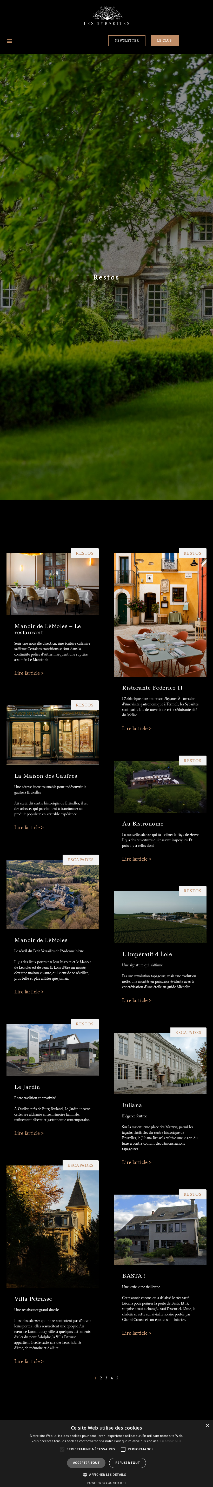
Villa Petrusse (33, 1298)
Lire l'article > (28, 673)
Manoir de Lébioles (40, 940)
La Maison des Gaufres (45, 775)
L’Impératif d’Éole (147, 954)
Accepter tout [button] (86, 1462)
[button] (9, 40)
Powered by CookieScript (106, 1483)
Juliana (132, 1105)
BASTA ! (134, 1276)
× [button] (207, 1426)
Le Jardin (27, 1087)
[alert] (106, 1453)
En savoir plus (170, 1441)
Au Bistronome (143, 823)
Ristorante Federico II (152, 687)
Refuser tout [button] (127, 1462)
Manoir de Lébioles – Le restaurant (47, 629)
